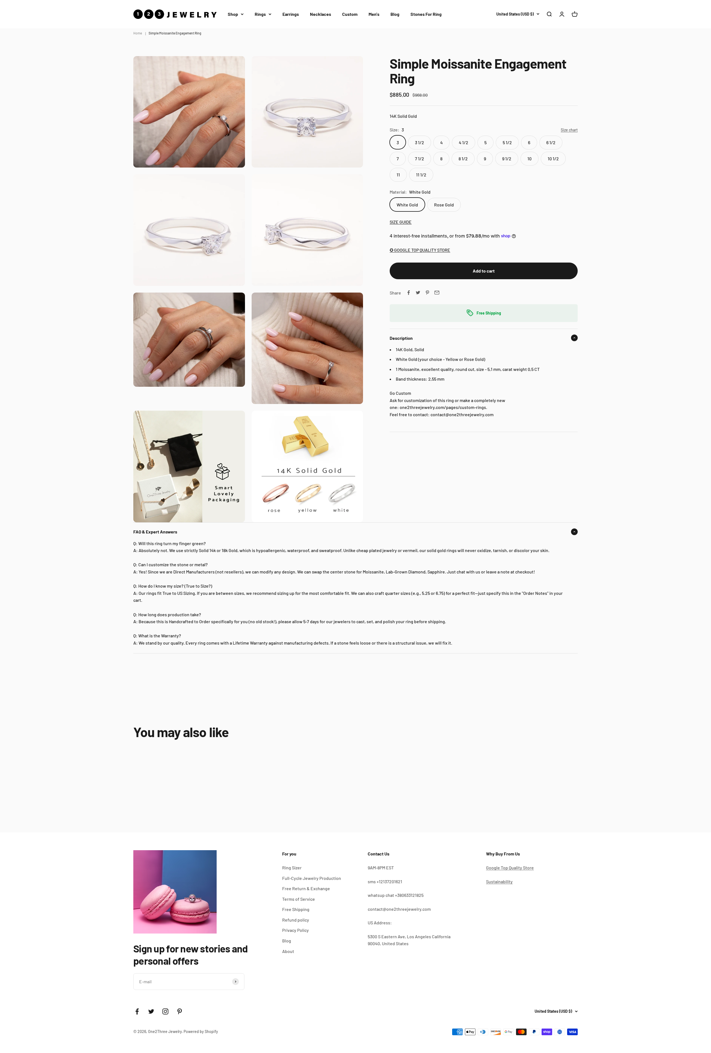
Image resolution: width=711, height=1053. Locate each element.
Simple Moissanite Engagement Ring (175, 33)
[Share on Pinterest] (427, 292)
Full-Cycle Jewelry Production (311, 878)
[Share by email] (437, 292)
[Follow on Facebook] (137, 1011)
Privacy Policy (295, 930)
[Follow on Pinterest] (179, 1011)
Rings (260, 14)
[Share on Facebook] (408, 292)
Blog (394, 14)
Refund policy (295, 919)
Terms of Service (298, 899)
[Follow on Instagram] (165, 1011)
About (288, 951)
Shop (233, 14)
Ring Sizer (292, 867)
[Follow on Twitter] (151, 1011)
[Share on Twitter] (418, 292)
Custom (349, 14)
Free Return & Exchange (306, 888)
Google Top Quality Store (510, 867)
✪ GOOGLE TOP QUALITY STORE (420, 250)
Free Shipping (295, 909)
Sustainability (499, 881)
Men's (374, 14)
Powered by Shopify (201, 1031)
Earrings (290, 14)
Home (137, 33)
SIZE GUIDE (401, 221)
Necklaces (320, 14)
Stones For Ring (426, 14)
